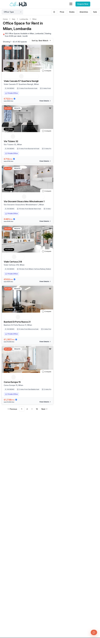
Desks (72, 12)
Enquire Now (82, 4)
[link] (34, 19)
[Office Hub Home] (18, 4)
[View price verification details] (14, 98)
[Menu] (71, 3)
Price (62, 12)
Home (5, 19)
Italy (13, 19)
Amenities (84, 12)
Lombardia (24, 19)
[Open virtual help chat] (94, 632)
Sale (95, 12)
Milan (34, 19)
